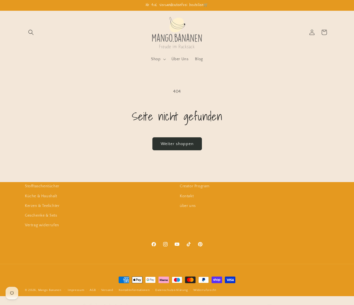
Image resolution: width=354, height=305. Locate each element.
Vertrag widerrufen (42, 225)
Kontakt (187, 196)
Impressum (76, 289)
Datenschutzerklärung (171, 289)
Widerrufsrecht (204, 289)
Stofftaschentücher (42, 186)
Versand (107, 289)
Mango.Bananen (49, 290)
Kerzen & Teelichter (42, 205)
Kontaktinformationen (134, 289)
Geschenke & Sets (41, 215)
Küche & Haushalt (41, 196)
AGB (93, 289)
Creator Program (195, 186)
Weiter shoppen (177, 143)
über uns (188, 205)
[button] (31, 32)
